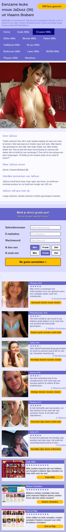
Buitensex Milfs (12, 51)
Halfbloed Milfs (12, 44)
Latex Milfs (33, 51)
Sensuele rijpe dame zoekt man (46, 422)
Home (7, 31)
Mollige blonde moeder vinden (45, 392)
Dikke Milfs (9, 38)
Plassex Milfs (11, 57)
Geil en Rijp (50, 526)
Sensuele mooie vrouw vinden (45, 302)
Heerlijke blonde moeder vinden (45, 360)
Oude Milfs (23, 31)
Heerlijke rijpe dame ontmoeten (46, 449)
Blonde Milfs (29, 38)
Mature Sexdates (50, 502)
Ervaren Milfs (43, 31)
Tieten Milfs (49, 38)
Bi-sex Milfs (33, 44)
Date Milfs (50, 477)
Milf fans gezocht (51, 6)
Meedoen (30, 57)
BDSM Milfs (52, 51)
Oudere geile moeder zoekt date (45, 332)
